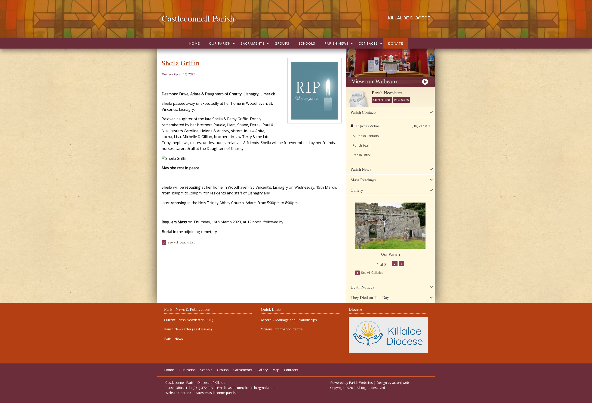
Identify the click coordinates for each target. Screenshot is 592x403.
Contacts (368, 43)
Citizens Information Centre (282, 329)
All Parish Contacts (366, 136)
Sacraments (253, 43)
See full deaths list (181, 242)
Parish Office (362, 155)
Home (194, 43)
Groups (282, 43)
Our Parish (220, 43)
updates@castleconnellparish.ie (215, 393)
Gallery (262, 370)
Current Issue (382, 100)
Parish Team (361, 145)
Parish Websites (361, 382)
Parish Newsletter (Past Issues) (188, 329)
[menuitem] (194, 43)
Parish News (336, 43)
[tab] (390, 112)
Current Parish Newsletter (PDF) (188, 320)
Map (275, 370)
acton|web (400, 382)
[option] (390, 230)
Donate (395, 43)
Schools (307, 43)
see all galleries (372, 272)
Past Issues (401, 100)
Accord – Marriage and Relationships (289, 320)
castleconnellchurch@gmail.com (250, 387)
